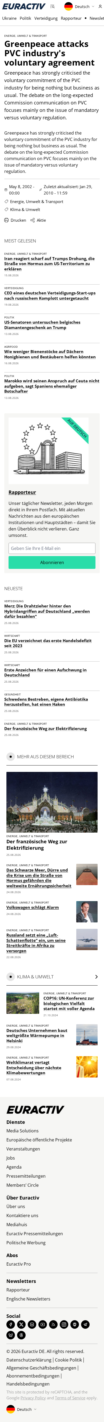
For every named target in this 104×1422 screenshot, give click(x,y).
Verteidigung (46, 18)
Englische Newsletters (28, 1299)
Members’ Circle (22, 1185)
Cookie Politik (68, 1360)
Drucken (18, 220)
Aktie (41, 220)
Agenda (14, 1167)
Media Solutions (22, 1131)
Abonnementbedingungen (32, 1376)
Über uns (15, 1206)
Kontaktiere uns (22, 1215)
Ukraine (9, 18)
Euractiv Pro (18, 1264)
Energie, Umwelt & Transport (25, 35)
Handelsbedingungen (28, 1384)
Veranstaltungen (23, 1149)
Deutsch (82, 6)
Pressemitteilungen (26, 1176)
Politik (25, 18)
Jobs (10, 1158)
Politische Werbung (26, 1243)
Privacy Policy (33, 1397)
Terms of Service (70, 1397)
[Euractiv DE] (24, 6)
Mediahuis (16, 1224)
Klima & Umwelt (25, 209)
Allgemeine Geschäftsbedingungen (41, 1368)
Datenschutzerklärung (28, 1360)
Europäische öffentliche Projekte (39, 1140)
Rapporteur (71, 18)
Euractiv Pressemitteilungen (34, 1234)
